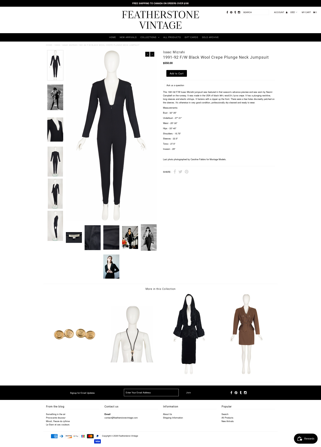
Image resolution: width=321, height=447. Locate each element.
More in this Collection (160, 289)
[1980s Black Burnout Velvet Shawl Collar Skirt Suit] (189, 373)
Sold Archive (210, 37)
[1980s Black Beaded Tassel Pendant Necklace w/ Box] (132, 373)
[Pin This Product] (186, 172)
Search (225, 414)
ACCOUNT (279, 12)
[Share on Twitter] (180, 172)
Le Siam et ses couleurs (58, 424)
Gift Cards (191, 37)
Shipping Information (173, 417)
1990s (57, 45)
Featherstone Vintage (128, 435)
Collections (148, 37)
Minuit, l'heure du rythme (58, 421)
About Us (167, 414)
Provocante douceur (55, 417)
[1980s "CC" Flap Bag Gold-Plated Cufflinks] (74, 373)
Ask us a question (175, 85)
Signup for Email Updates (82, 392)
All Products (172, 37)
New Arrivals (128, 37)
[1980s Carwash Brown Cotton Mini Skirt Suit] (246, 373)
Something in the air (55, 414)
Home (112, 37)
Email (107, 414)
